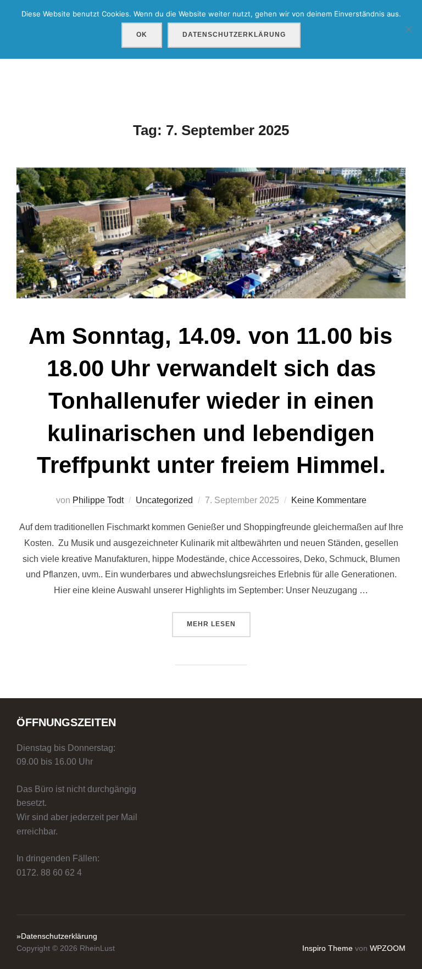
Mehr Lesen (219, 624)
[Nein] (408, 29)
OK (141, 34)
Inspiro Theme (327, 948)
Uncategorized (164, 500)
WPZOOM (388, 948)
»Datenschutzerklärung (56, 936)
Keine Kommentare (329, 500)
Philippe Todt (98, 500)
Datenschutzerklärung (234, 34)
